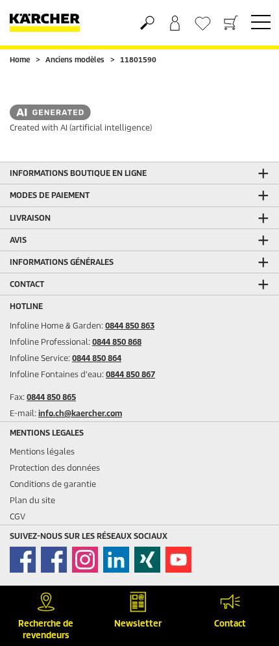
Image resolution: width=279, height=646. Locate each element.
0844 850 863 (129, 325)
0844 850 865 (51, 397)
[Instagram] (85, 560)
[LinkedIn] (116, 560)
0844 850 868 (116, 342)
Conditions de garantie (53, 484)
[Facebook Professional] (54, 560)
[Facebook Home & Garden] (23, 560)
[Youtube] (178, 560)
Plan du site (32, 500)
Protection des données (55, 468)
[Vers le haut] (247, 560)
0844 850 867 (130, 374)
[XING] (147, 560)
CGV (17, 516)
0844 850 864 (96, 358)
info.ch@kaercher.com (80, 413)
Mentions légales (42, 451)
